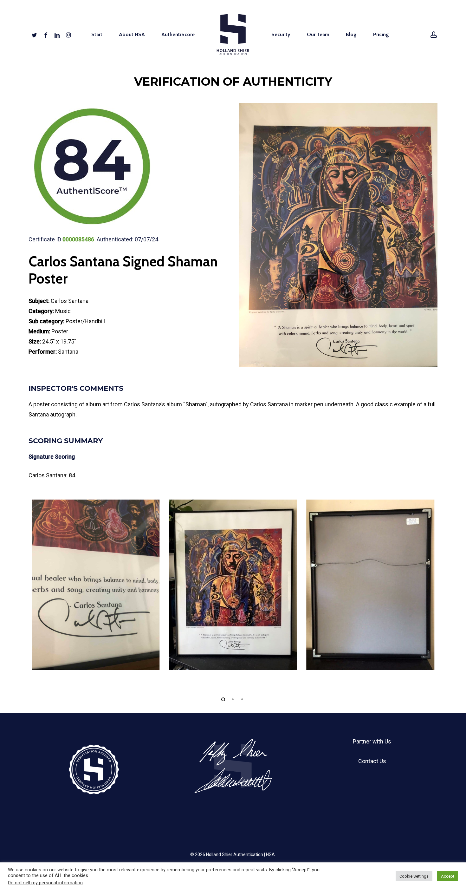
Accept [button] (447, 876)
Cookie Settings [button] (414, 876)
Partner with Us (372, 741)
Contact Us (372, 761)
